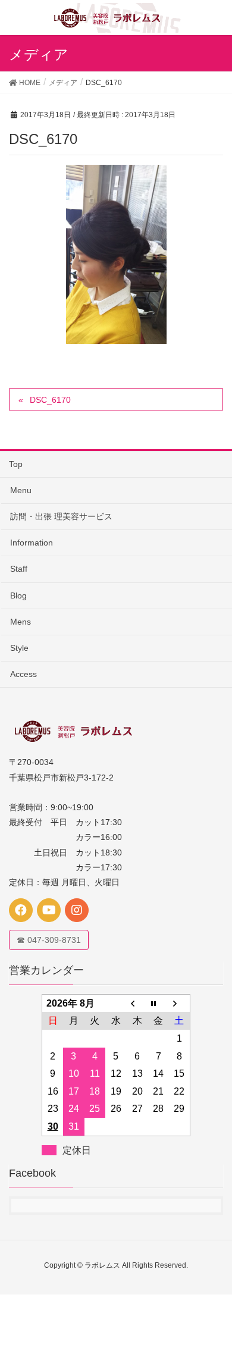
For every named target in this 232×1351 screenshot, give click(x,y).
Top (16, 464)
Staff (18, 568)
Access (23, 674)
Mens (20, 621)
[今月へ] (158, 1003)
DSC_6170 (50, 400)
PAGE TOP (213, 1300)
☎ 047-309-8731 (49, 940)
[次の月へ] (179, 1003)
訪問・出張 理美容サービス (61, 516)
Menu (21, 490)
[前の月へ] (137, 1003)
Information (31, 542)
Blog (18, 595)
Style (19, 648)
